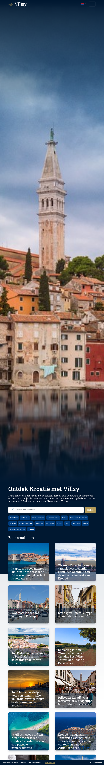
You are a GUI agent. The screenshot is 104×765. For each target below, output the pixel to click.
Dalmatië (25, 518)
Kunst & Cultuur (25, 523)
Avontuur (13, 518)
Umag (31, 529)
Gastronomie (53, 518)
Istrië (64, 518)
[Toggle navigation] (92, 4)
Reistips (76, 523)
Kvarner (39, 523)
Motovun (50, 523)
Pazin (59, 523)
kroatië (12, 523)
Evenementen (38, 518)
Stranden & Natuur (17, 529)
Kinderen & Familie (78, 518)
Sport (85, 523)
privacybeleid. (50, 763)
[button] (84, 4)
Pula (67, 523)
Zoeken (90, 510)
